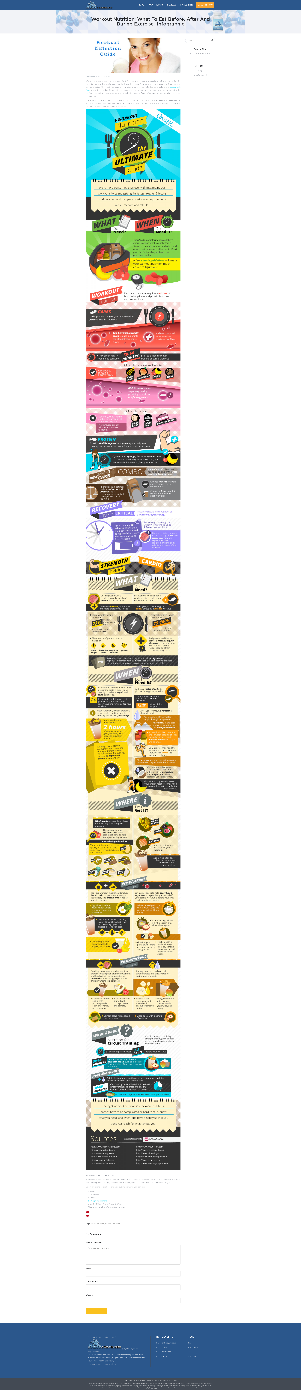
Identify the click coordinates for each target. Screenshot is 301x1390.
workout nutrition (112, 1224)
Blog (200, 71)
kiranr (108, 77)
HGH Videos (161, 1356)
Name (88, 1268)
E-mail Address (92, 1282)
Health (93, 1224)
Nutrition (100, 1224)
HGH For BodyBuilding (166, 1343)
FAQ (189, 1352)
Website (89, 1295)
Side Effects (193, 1347)
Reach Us (192, 1356)
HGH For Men (162, 1347)
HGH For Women (163, 1352)
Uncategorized (200, 75)
